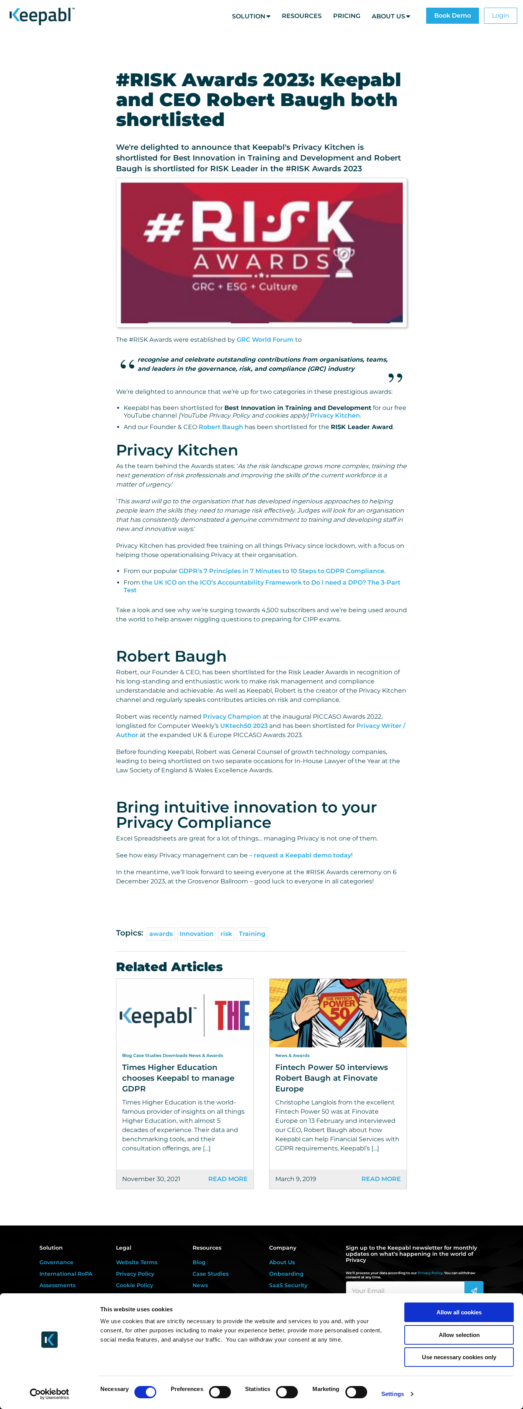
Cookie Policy (134, 1285)
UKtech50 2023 (244, 725)
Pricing (346, 16)
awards (161, 933)
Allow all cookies (459, 1312)
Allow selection (459, 1335)
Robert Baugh (221, 427)
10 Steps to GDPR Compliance (337, 571)
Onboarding (286, 1273)
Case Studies (211, 1273)
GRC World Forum (265, 339)
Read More (228, 1179)
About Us (388, 16)
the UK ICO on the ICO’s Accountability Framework (222, 582)
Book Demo (452, 15)
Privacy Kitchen (335, 415)
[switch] (220, 1392)
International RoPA (65, 1273)
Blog (199, 1262)
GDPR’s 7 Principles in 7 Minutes (230, 571)
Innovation (197, 933)
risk (226, 933)
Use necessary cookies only (459, 1357)
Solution (248, 16)
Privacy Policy (135, 1273)
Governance (56, 1262)
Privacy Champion (232, 716)
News (200, 1285)
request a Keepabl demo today (302, 855)
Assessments (57, 1285)
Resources (302, 16)
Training (252, 933)
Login (500, 15)
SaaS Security (288, 1285)
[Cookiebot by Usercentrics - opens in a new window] (49, 1394)
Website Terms (136, 1262)
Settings (392, 1394)
